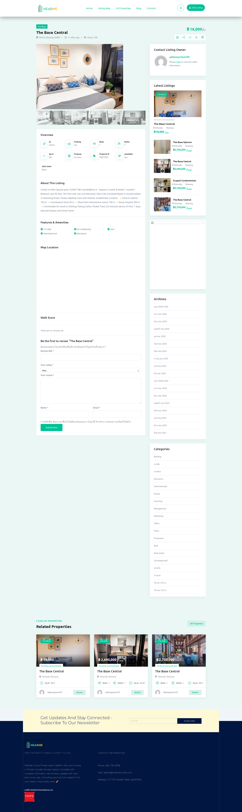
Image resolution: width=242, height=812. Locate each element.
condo (157, 464)
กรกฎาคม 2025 (161, 358)
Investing (158, 501)
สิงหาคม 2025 (160, 351)
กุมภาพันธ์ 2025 (161, 381)
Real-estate (159, 553)
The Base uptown (182, 142)
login (178, 62)
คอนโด (157, 568)
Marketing (158, 516)
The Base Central (164, 123)
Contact (151, 8)
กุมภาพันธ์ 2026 (161, 306)
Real (156, 546)
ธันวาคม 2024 (160, 396)
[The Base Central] (162, 166)
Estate (157, 494)
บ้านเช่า (157, 575)
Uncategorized (160, 560)
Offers (157, 523)
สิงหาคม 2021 (160, 433)
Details (79, 692)
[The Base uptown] (162, 147)
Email (96, 407)
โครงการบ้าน (160, 583)
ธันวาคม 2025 (160, 321)
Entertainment (160, 486)
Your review (47, 375)
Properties (159, 538)
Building (157, 456)
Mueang (170, 128)
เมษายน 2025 (160, 366)
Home (89, 8)
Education (158, 479)
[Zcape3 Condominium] (162, 185)
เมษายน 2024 (160, 418)
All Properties (123, 8)
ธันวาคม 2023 (160, 425)
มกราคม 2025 (160, 388)
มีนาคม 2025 (160, 373)
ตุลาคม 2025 (160, 336)
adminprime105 (179, 57)
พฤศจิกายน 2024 (161, 403)
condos (157, 471)
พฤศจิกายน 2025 (161, 329)
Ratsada (159, 128)
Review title (47, 351)
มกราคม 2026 (160, 314)
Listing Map (104, 8)
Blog (138, 8)
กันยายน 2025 (160, 344)
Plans (156, 531)
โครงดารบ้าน (160, 590)
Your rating (47, 365)
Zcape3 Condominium (184, 180)
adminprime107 (54, 692)
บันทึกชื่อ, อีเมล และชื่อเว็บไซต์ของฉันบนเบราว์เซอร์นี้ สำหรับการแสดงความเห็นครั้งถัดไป (87, 421)
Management (160, 508)
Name (44, 407)
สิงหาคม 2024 (160, 410)
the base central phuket (164, 120)
